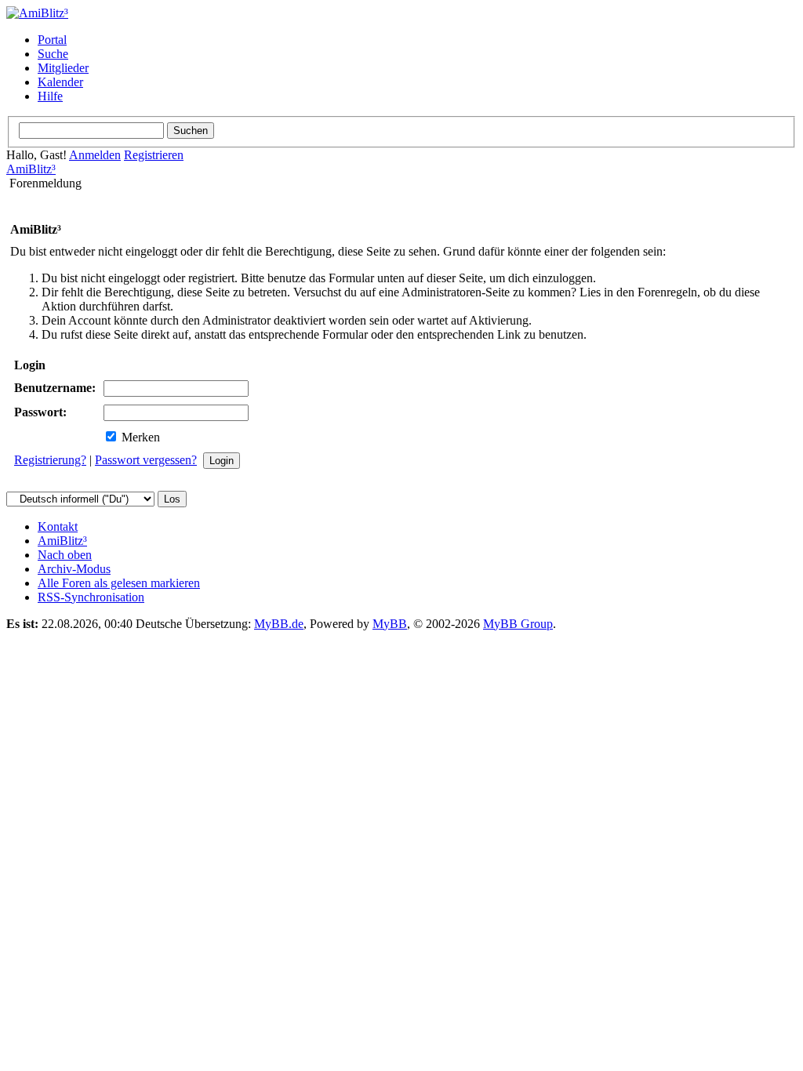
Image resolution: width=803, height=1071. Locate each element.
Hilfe (50, 96)
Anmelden (95, 155)
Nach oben (65, 554)
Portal (52, 39)
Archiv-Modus (74, 568)
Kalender (60, 82)
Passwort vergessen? (146, 460)
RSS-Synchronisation (91, 597)
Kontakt (58, 526)
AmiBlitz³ (31, 169)
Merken (139, 437)
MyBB (389, 623)
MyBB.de (278, 623)
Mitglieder (63, 67)
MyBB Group (518, 623)
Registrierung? (50, 460)
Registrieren (153, 155)
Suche (53, 53)
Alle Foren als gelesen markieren (119, 583)
